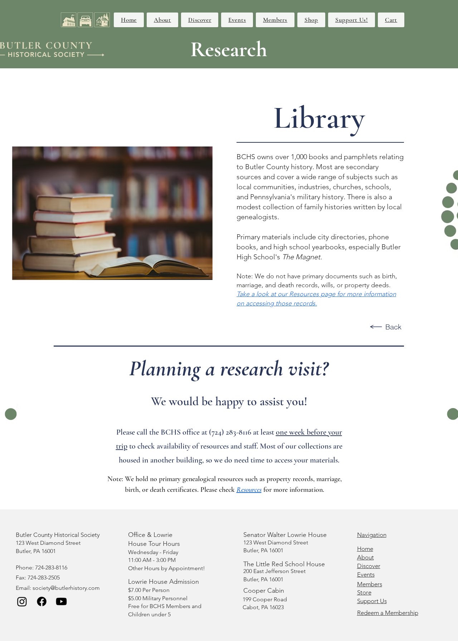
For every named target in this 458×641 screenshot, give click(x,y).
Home (365, 548)
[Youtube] (61, 601)
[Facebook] (41, 601)
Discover (368, 565)
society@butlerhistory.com (66, 587)
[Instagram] (22, 601)
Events (366, 574)
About (365, 557)
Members (369, 584)
